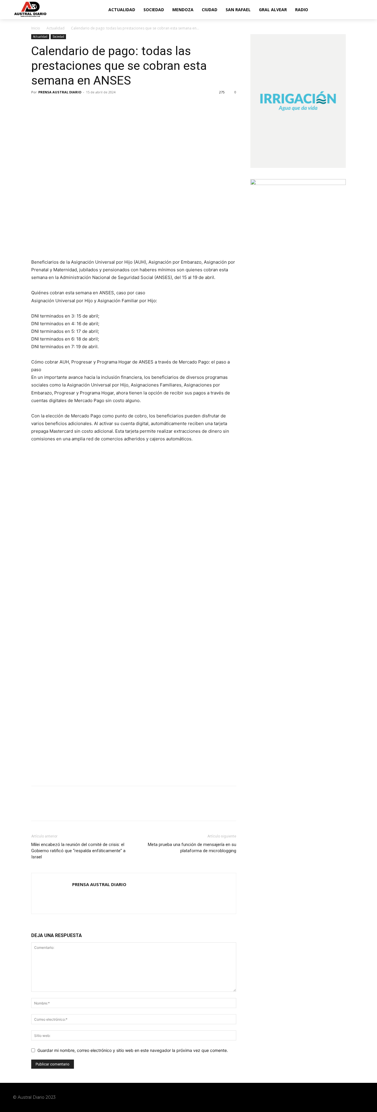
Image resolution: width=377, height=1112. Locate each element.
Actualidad (56, 28)
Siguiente (228, 500)
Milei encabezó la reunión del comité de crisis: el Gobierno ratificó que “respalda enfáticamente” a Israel (78, 851)
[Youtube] (360, 1097)
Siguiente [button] (228, 462)
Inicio (35, 28)
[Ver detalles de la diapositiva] (133, 501)
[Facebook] (37, 105)
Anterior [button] (38, 462)
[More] (91, 105)
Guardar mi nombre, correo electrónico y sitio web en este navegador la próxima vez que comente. (132, 1050)
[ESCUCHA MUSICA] (133, 229)
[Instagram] (337, 1097)
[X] (51, 105)
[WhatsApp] (78, 105)
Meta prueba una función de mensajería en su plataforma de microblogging (192, 847)
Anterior (38, 500)
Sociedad (58, 36)
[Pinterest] (64, 105)
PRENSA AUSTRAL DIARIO (59, 92)
